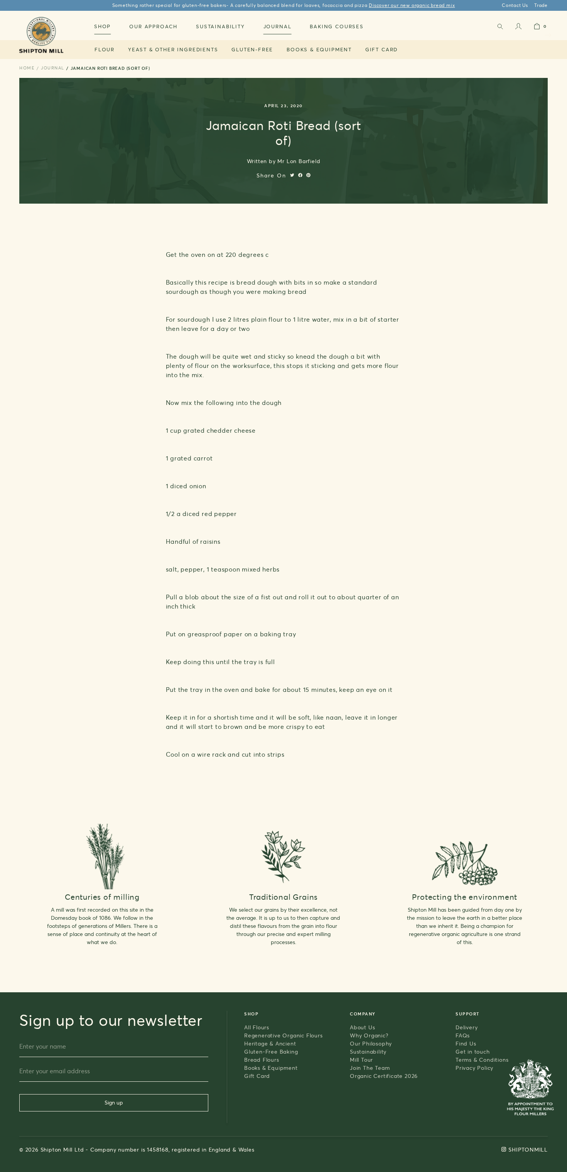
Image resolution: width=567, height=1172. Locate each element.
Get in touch (473, 1051)
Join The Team (370, 1067)
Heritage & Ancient (270, 1043)
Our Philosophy (371, 1043)
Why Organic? (369, 1035)
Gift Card (381, 49)
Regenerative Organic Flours (283, 1035)
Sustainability (368, 1051)
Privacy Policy (474, 1067)
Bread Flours (261, 1059)
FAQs (463, 1035)
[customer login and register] (518, 28)
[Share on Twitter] (292, 175)
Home (27, 68)
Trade (541, 5)
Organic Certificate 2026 (384, 1075)
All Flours (256, 1027)
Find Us (466, 1043)
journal (52, 68)
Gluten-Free (252, 49)
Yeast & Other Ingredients (173, 49)
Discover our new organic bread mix (412, 5)
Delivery (467, 1027)
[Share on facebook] (300, 175)
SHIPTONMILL (528, 1149)
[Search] (500, 28)
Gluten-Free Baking (271, 1051)
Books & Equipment (319, 49)
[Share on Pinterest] (308, 175)
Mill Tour (361, 1059)
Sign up (114, 1102)
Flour (104, 49)
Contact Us (515, 5)
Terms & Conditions (482, 1059)
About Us (362, 1027)
